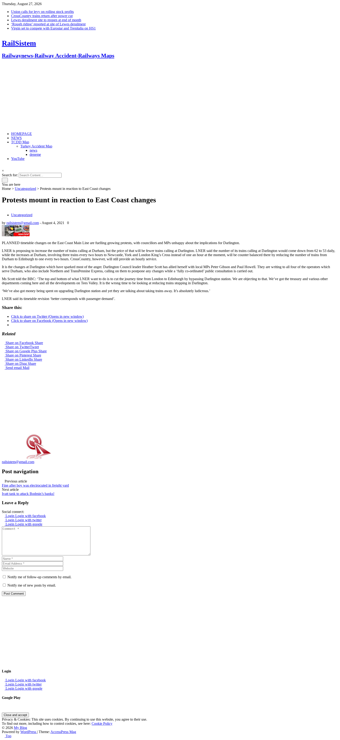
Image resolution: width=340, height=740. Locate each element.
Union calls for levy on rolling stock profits (42, 12)
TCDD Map (20, 142)
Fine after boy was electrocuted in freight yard (35, 485)
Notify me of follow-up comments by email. (39, 577)
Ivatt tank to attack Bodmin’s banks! (28, 494)
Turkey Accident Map (36, 146)
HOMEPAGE (21, 134)
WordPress (28, 732)
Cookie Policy (102, 723)
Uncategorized (25, 189)
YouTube (18, 159)
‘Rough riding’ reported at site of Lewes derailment (48, 24)
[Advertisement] (140, 95)
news (33, 150)
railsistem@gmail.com (22, 223)
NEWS (16, 138)
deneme (35, 154)
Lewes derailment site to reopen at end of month (46, 20)
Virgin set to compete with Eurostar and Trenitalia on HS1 (53, 28)
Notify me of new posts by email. (31, 585)
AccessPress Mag (63, 732)
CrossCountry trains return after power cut (42, 16)
